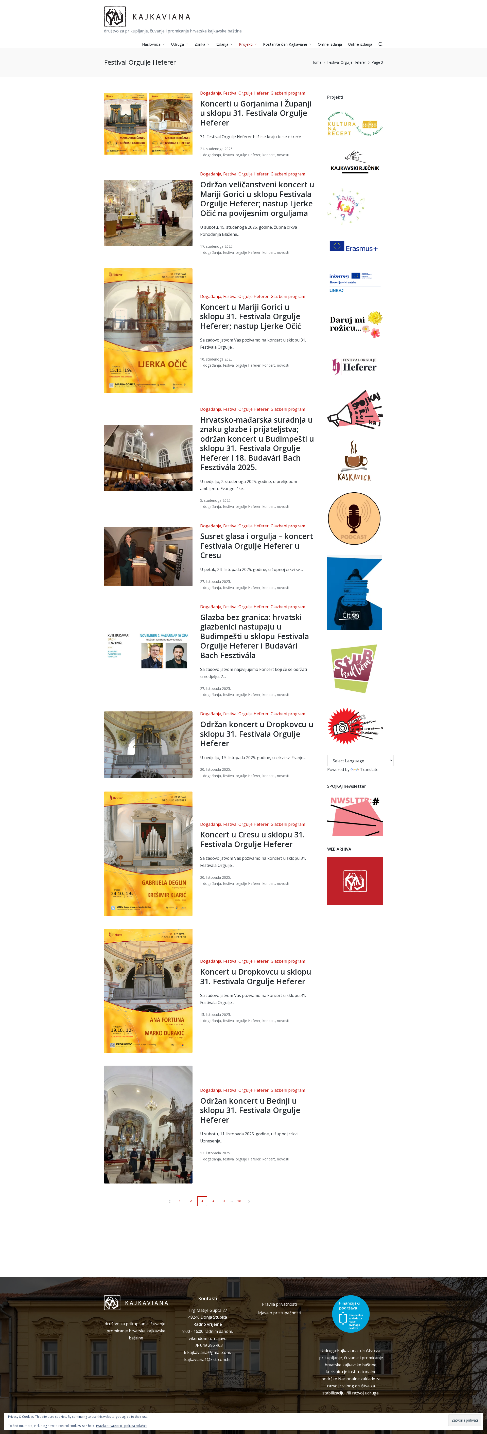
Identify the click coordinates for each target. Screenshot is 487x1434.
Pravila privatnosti (279, 1304)
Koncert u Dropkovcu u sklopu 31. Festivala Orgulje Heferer (255, 976)
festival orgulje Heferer (241, 154)
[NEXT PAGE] (249, 1201)
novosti (283, 154)
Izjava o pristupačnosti (279, 1313)
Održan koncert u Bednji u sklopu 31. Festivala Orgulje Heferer (250, 1110)
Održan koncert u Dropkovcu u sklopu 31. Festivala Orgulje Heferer (257, 733)
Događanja (210, 93)
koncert (269, 154)
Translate (369, 769)
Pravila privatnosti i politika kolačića (121, 1426)
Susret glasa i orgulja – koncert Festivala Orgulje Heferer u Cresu (256, 545)
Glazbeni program (288, 93)
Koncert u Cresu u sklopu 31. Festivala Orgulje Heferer (252, 839)
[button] (168, 1201)
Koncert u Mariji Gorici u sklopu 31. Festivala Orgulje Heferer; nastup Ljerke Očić (250, 316)
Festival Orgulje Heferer (246, 93)
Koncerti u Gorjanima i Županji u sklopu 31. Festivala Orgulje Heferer (255, 113)
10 (239, 1201)
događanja (212, 154)
